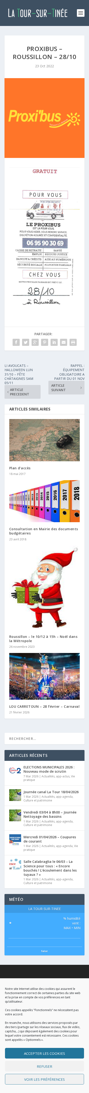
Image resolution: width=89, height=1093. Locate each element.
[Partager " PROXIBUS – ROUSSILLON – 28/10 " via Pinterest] (44, 342)
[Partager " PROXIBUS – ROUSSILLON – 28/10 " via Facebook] (16, 342)
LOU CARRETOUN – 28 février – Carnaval (44, 706)
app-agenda (64, 797)
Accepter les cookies (44, 1053)
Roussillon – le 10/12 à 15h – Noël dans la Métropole (43, 638)
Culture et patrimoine (37, 800)
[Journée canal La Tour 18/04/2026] (15, 795)
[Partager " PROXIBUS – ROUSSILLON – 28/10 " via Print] (73, 342)
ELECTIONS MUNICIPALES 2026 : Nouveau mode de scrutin (49, 769)
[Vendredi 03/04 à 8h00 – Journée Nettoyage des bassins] (15, 815)
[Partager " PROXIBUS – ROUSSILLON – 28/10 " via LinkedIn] (54, 342)
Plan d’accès (20, 468)
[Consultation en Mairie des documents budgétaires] (44, 501)
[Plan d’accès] (44, 440)
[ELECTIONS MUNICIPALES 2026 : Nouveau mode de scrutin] (15, 770)
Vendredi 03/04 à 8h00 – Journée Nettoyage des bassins (49, 814)
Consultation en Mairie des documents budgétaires (43, 531)
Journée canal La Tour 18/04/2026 (51, 792)
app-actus (63, 776)
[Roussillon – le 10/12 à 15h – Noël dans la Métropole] (44, 588)
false (44, 951)
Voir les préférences (44, 1079)
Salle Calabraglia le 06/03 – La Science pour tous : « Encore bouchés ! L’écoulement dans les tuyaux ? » (50, 868)
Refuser (44, 1066)
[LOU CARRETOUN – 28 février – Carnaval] (44, 676)
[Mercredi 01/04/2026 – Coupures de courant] (15, 840)
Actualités (48, 776)
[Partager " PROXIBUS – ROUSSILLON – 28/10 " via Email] (63, 342)
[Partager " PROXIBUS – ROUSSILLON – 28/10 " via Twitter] (25, 342)
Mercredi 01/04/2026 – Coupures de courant (49, 839)
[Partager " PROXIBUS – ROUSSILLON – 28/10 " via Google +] (35, 342)
